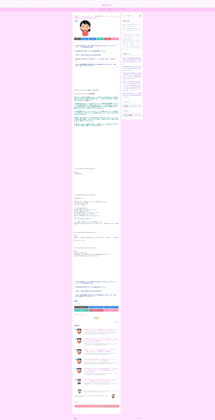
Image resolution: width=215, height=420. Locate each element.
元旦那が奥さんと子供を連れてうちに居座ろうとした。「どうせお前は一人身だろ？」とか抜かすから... (95, 59)
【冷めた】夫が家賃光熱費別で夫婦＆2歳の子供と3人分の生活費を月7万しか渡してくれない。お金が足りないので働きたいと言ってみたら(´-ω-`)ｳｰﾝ (95, 65)
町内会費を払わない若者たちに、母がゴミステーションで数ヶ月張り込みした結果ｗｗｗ (132, 68)
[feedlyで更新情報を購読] (95, 318)
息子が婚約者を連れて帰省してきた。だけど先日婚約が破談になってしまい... (90, 287)
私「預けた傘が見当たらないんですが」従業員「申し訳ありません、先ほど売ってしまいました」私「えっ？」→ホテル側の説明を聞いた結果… (95, 46)
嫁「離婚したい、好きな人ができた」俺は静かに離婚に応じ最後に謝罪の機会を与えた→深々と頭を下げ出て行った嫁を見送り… (132, 36)
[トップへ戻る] (213, 418)
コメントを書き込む (97, 406)
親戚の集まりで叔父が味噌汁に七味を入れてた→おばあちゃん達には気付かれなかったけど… (132, 25)
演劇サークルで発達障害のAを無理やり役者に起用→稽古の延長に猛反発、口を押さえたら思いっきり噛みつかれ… (132, 60)
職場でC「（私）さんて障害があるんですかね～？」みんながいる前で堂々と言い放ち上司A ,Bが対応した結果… (132, 47)
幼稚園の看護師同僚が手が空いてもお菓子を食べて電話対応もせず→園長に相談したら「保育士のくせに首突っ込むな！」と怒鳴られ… (132, 42)
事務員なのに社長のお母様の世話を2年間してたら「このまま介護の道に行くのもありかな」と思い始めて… (132, 30)
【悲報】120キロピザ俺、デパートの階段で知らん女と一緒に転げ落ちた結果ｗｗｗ (132, 95)
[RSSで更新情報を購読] (98, 318)
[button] (115, 39)
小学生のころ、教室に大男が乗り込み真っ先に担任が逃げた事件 (88, 291)
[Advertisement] (96, 80)
